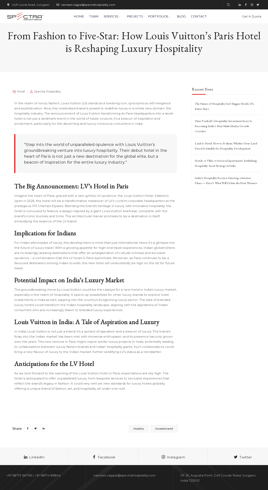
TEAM (93, 16)
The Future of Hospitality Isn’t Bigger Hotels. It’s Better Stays (224, 106)
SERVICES (111, 16)
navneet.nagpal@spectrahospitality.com (88, 4)
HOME (79, 16)
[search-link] (228, 4)
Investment (164, 428)
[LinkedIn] (239, 4)
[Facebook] (245, 4)
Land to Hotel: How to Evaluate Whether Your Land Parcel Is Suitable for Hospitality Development (226, 145)
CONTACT (199, 16)
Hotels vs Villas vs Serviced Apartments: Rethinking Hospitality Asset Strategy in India (226, 163)
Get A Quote (252, 16)
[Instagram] (251, 4)
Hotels (138, 428)
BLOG (181, 16)
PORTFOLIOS (158, 16)
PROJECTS (135, 16)
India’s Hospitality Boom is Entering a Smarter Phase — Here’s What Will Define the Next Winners (226, 180)
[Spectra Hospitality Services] (24, 16)
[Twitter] (258, 4)
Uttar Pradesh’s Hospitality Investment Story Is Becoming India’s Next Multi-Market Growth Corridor (223, 126)
